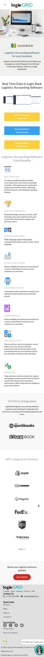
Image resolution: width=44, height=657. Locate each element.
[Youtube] (22, 625)
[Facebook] (5, 625)
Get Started (22, 577)
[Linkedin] (16, 625)
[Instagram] (10, 625)
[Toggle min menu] (5, 4)
